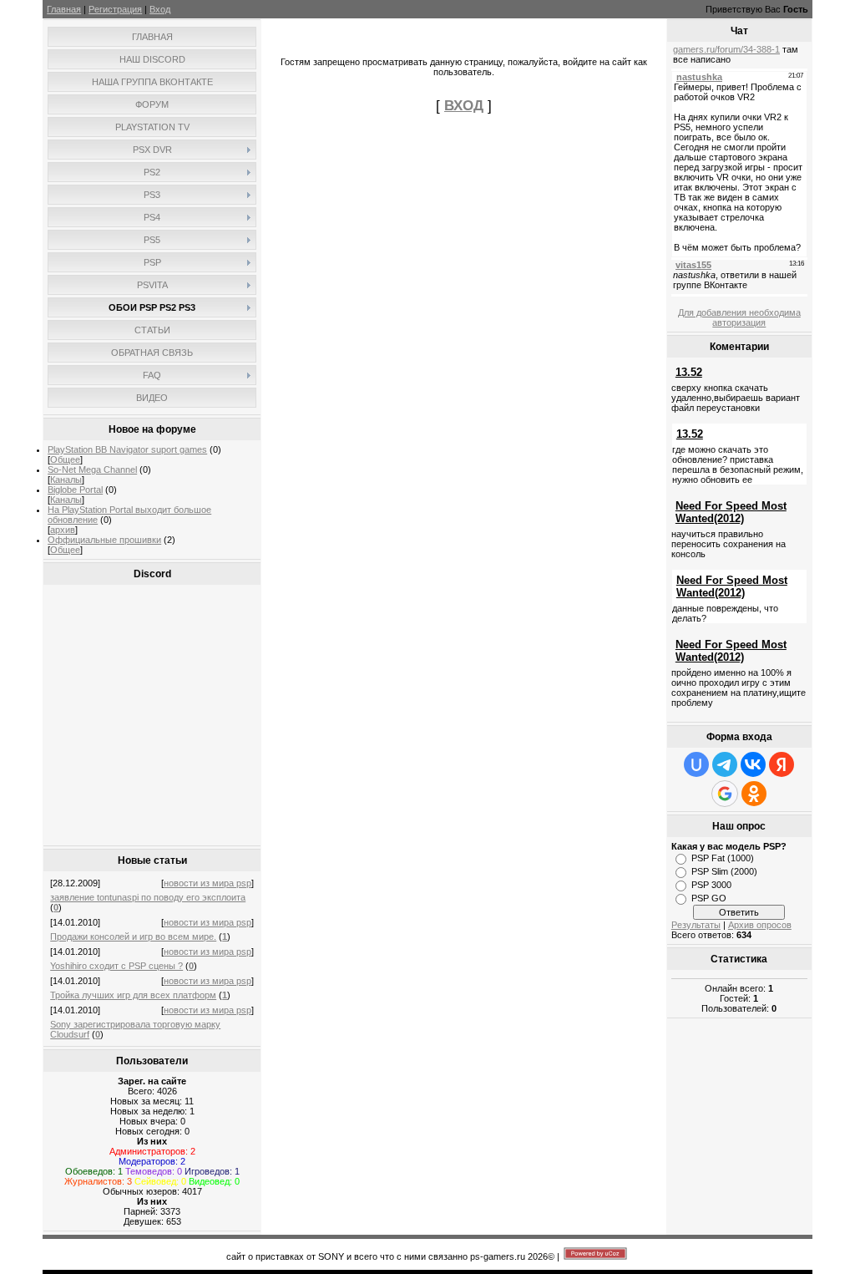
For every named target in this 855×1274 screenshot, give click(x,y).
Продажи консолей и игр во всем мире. (133, 936)
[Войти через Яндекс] (781, 764)
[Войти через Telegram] (724, 764)
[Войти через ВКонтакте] (753, 764)
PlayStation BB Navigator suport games (127, 449)
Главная (64, 9)
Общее (65, 459)
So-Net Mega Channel (92, 469)
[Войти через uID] (696, 764)
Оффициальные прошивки (104, 540)
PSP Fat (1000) (722, 858)
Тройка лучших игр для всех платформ (133, 995)
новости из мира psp (207, 883)
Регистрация (115, 9)
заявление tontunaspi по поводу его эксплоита (147, 897)
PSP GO (708, 898)
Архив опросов (760, 925)
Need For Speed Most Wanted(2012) (731, 512)
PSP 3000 (711, 885)
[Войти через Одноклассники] (753, 793)
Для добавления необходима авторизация (739, 317)
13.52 (688, 372)
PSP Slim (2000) (724, 871)
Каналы (66, 480)
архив (62, 530)
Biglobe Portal (75, 490)
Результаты (696, 925)
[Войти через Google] (724, 793)
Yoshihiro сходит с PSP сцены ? (116, 966)
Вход (159, 9)
